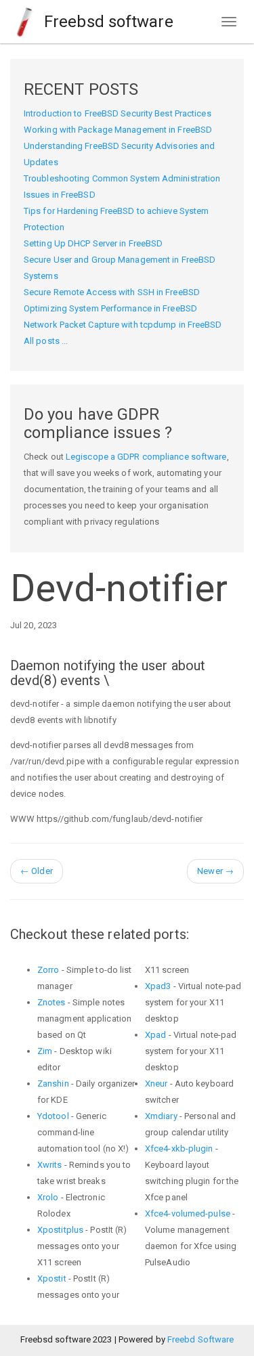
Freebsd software (106, 21)
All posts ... (46, 341)
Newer (215, 871)
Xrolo (48, 1197)
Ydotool (53, 1116)
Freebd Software (200, 1339)
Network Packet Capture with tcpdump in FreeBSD (123, 325)
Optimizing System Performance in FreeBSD (110, 308)
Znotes (51, 1002)
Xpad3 (158, 986)
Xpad (155, 1035)
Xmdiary (161, 1116)
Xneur (156, 1083)
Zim (44, 1051)
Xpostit (51, 1278)
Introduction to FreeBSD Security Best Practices (117, 113)
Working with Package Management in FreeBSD (118, 130)
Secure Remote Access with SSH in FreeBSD (112, 292)
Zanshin (53, 1083)
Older (36, 871)
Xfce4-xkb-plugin (179, 1148)
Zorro (48, 970)
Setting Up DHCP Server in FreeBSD (93, 243)
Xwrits (49, 1165)
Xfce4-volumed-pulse (187, 1213)
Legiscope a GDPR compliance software (146, 457)
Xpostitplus (60, 1230)
